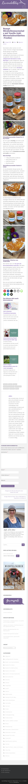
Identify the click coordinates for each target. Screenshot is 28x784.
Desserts (7, 679)
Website (3, 480)
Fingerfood (8, 685)
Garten (7, 688)
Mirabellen (12, 388)
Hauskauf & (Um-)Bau (10, 697)
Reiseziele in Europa (10, 732)
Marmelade (6, 388)
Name (3, 470)
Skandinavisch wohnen (11, 741)
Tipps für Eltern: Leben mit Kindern (14, 747)
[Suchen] (23, 544)
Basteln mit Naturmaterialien (12, 674)
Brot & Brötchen (9, 676)
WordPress (16, 782)
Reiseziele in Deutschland (11, 729)
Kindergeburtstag (9, 715)
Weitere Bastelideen (10, 753)
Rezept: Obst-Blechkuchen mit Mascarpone (11, 630)
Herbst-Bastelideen (10, 700)
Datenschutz (15, 781)
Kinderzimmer (8, 717)
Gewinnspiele (8, 694)
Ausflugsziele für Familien (11, 659)
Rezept (17, 388)
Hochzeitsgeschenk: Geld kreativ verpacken (11, 637)
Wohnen (7, 756)
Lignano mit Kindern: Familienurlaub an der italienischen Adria (13, 625)
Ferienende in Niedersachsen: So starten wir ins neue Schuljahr (13, 621)
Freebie (10, 384)
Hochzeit (7, 706)
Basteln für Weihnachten (11, 668)
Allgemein (20, 42)
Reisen (7, 723)
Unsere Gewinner (7, 612)
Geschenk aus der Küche (9, 386)
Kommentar (4, 452)
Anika (14, 42)
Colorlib (24, 781)
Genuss (4, 44)
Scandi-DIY (8, 738)
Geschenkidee (18, 386)
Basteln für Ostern (10, 665)
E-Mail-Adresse (5, 475)
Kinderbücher (8, 712)
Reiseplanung (8, 726)
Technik (7, 744)
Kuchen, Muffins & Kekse (11, 720)
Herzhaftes (8, 703)
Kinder (7, 709)
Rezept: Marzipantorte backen (10, 633)
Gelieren (15, 384)
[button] (4, 291)
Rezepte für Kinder (10, 735)
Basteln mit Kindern (10, 671)
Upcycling (7, 750)
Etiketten (5, 384)
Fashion (7, 682)
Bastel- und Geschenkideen (12, 662)
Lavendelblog (4, 781)
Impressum (10, 781)
